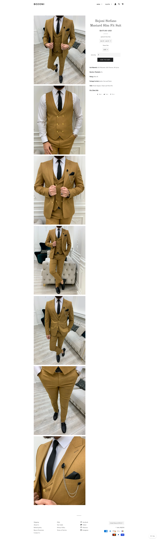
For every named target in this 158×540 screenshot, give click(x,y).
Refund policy (38, 527)
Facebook (85, 522)
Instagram (85, 530)
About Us (36, 525)
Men (99, 4)
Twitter (84, 525)
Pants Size (106, 45)
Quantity (93, 55)
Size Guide (60, 525)
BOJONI (39, 4)
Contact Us (37, 533)
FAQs (58, 522)
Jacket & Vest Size (106, 37)
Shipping (36, 522)
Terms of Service (62, 530)
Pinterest (85, 527)
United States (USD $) (116, 523)
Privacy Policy (61, 527)
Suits (107, 4)
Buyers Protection (39, 530)
